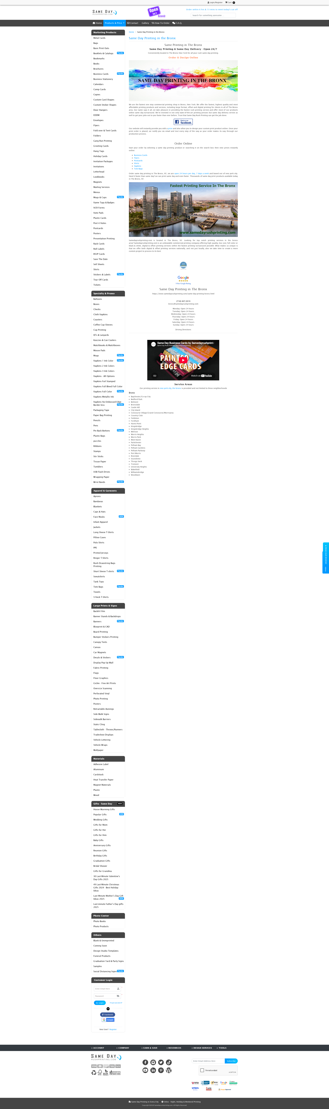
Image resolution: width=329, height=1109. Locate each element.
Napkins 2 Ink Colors (103, 366)
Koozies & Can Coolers (104, 340)
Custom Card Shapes (103, 100)
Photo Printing (100, 698)
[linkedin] (153, 1070)
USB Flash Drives (101, 472)
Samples (97, 966)
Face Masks (108, 516)
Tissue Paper (99, 461)
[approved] (224, 1089)
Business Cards (108, 74)
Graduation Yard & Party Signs (108, 961)
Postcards (98, 228)
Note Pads (98, 213)
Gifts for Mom (100, 825)
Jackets (96, 527)
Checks (96, 309)
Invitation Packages (103, 161)
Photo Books (99, 921)
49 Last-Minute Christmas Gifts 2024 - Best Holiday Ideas (106, 887)
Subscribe (231, 1061)
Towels (96, 592)
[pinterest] (161, 1070)
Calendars (98, 84)
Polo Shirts (98, 542)
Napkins (137, 166)
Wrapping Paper (101, 477)
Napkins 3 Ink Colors (103, 371)
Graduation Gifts (101, 861)
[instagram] (153, 1062)
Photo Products (101, 926)
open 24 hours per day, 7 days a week (191, 173)
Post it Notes (99, 223)
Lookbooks (98, 177)
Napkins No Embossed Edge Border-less (108, 403)
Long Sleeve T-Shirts (103, 532)
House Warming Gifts (104, 809)
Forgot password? (116, 1003)
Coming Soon (100, 946)
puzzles (97, 441)
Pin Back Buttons (108, 430)
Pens (95, 425)
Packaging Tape (101, 410)
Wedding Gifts (100, 820)
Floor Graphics (100, 678)
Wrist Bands (108, 482)
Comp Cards (99, 89)
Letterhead (98, 172)
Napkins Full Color (108, 391)
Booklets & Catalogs (108, 53)
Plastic (96, 790)
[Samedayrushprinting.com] (104, 12)
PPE (95, 548)
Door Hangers (100, 110)
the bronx (176, 388)
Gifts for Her (99, 830)
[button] (118, 996)
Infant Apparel (100, 522)
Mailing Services (101, 187)
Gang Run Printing (102, 141)
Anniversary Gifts (102, 845)
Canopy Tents (100, 642)
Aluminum (98, 769)
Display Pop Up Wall (103, 662)
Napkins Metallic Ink (103, 397)
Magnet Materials (102, 785)
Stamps (97, 451)
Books (96, 63)
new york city (165, 388)
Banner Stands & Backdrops (107, 616)
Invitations (98, 166)
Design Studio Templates (105, 951)
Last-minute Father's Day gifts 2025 (108, 905)
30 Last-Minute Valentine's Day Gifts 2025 (106, 877)
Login (101, 1003)
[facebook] (145, 1062)
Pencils (96, 420)
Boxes (96, 304)
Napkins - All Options (104, 376)
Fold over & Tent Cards (104, 130)
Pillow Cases (99, 537)
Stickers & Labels (108, 274)
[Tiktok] (169, 1062)
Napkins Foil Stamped (104, 381)
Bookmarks (98, 58)
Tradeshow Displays (103, 735)
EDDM (96, 115)
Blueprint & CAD (101, 626)
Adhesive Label (100, 764)
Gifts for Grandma (102, 871)
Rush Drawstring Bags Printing (104, 564)
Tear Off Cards (100, 280)
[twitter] (161, 1062)
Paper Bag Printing (102, 415)
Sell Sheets (98, 264)
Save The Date (100, 259)
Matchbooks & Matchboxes (106, 345)
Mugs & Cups (108, 197)
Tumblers (98, 467)
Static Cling (99, 724)
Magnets (97, 182)
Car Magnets (99, 652)
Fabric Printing (100, 668)
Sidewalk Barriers (102, 719)
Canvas (96, 647)
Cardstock (98, 774)
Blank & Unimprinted (103, 940)
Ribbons (97, 446)
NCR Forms (99, 208)
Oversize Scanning (102, 688)
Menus (96, 192)
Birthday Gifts (100, 856)
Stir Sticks (98, 456)
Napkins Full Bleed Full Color (107, 386)
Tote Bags (108, 586)
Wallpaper (98, 750)
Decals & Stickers (108, 657)
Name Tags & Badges (103, 202)
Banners (108, 621)
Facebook (108, 1014)
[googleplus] (195, 1082)
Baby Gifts (98, 840)
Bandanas (98, 501)
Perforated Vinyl (101, 693)
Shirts (96, 269)
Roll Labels (98, 249)
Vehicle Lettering (101, 740)
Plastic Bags (99, 436)
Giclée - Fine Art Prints (104, 683)
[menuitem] (97, 23)
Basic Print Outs (101, 48)
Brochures (98, 69)
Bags (95, 43)
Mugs (108, 355)
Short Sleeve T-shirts (108, 571)
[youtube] (145, 1070)
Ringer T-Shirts (100, 558)
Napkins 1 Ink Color (108, 360)
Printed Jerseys (100, 553)
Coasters (97, 319)
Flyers (96, 125)
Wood (96, 795)
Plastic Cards (99, 218)
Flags (96, 673)
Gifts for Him (100, 835)
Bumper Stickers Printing (105, 637)
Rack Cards (98, 244)
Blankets (97, 506)
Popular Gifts (108, 814)
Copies (96, 94)
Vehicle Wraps (100, 745)
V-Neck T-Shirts (101, 597)
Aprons (97, 496)
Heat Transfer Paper (103, 780)
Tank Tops (98, 581)
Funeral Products (101, 956)
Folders (97, 136)
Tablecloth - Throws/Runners (107, 729)
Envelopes (98, 120)
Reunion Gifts (100, 850)
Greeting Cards (101, 146)
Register (113, 1029)
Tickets (96, 285)
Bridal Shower (100, 866)
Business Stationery (103, 79)
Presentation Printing (104, 238)
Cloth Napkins (100, 314)
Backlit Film (99, 611)
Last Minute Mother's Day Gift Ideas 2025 (108, 897)
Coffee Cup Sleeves (103, 325)
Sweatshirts (99, 576)
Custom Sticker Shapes (104, 105)
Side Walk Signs (101, 714)
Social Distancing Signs (108, 971)
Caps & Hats (99, 512)
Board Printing (100, 632)
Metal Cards (99, 38)
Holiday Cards (100, 156)
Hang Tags (98, 151)
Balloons (97, 299)
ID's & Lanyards (101, 335)
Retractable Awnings (103, 709)
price (170, 128)
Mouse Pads (99, 350)
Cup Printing (99, 330)
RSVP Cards (99, 254)
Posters (97, 233)
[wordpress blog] (169, 1070)
